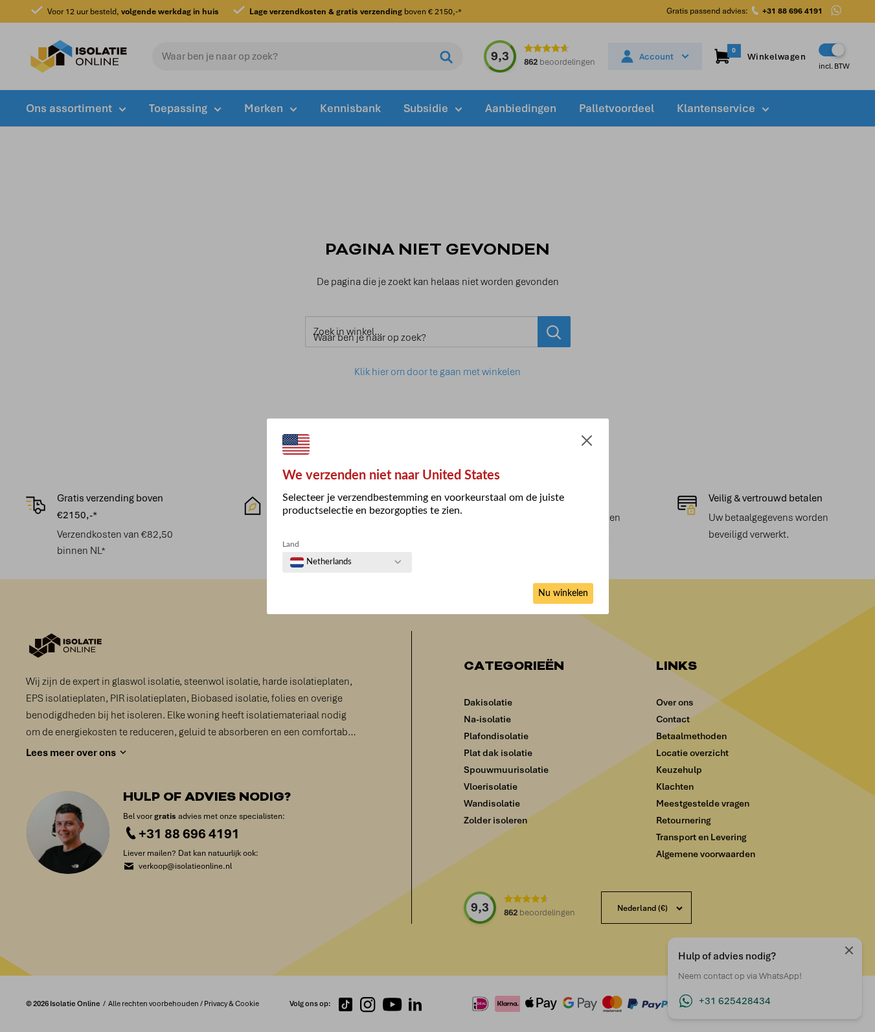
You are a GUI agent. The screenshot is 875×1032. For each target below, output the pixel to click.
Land (290, 544)
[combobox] (321, 562)
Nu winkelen (563, 593)
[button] (586, 443)
